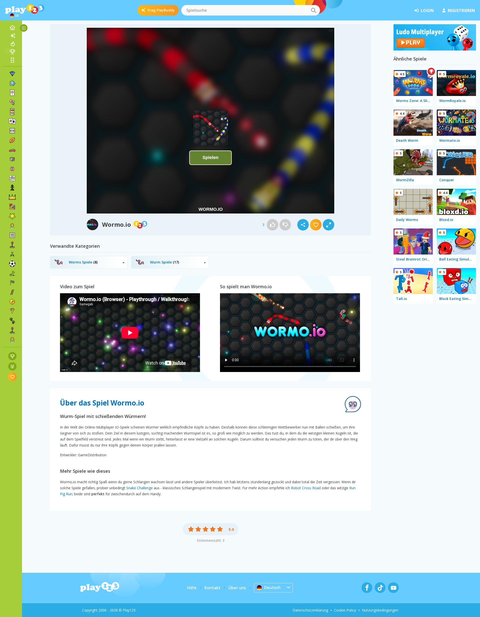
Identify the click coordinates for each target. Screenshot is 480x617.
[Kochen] (12, 311)
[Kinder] (12, 225)
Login (427, 10)
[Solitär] (12, 121)
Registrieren (461, 10)
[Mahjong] (12, 93)
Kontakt (212, 587)
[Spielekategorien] (12, 60)
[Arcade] (12, 245)
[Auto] (12, 149)
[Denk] (12, 169)
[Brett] (12, 159)
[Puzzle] (12, 83)
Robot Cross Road (306, 488)
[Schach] (12, 187)
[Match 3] (12, 73)
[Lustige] (12, 216)
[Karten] (12, 111)
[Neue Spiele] (12, 35)
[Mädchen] (12, 339)
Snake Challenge (139, 488)
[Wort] (12, 235)
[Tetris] (12, 207)
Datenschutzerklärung (310, 610)
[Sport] (12, 140)
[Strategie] (12, 197)
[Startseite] (12, 27)
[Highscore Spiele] (12, 356)
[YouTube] (393, 587)
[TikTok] (380, 587)
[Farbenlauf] (435, 49)
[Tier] (12, 321)
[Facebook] (367, 587)
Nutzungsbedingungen (380, 610)
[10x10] (12, 131)
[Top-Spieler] (12, 51)
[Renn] (12, 283)
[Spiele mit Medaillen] (12, 366)
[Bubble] (12, 102)
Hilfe (191, 587)
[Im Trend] (12, 43)
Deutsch (272, 587)
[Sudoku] (12, 178)
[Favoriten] (12, 376)
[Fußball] (12, 263)
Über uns (237, 587)
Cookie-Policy (345, 610)
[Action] (12, 254)
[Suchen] (313, 10)
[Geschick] (12, 292)
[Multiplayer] (12, 330)
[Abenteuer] (12, 301)
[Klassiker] (12, 273)
